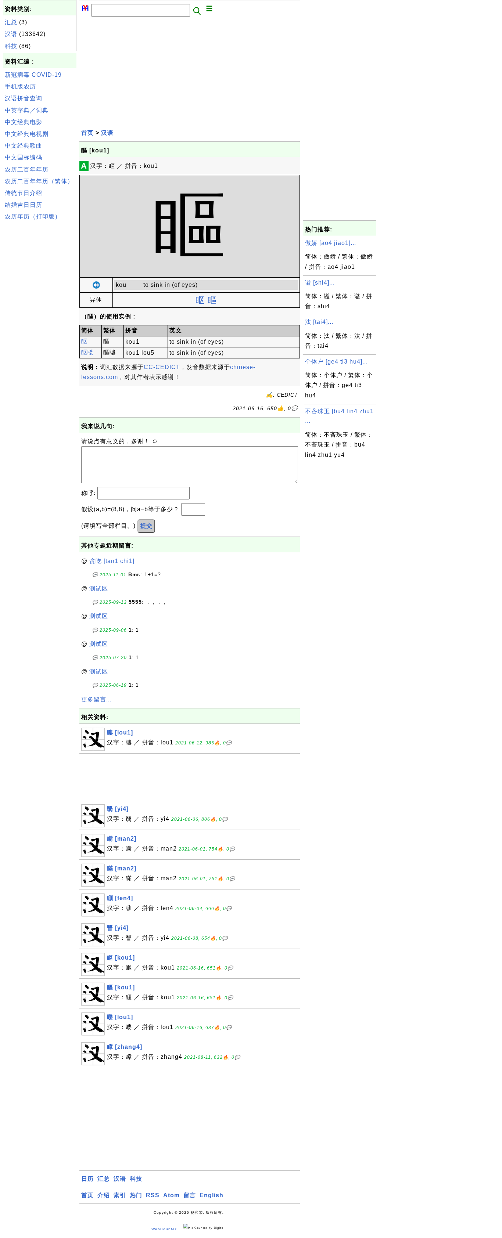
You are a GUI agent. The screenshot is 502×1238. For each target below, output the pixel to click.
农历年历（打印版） (33, 216)
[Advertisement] (39, 334)
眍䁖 (87, 352)
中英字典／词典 (27, 110)
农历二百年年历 (27, 169)
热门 (136, 1195)
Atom (171, 1195)
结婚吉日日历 (23, 205)
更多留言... (96, 699)
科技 (11, 46)
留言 (189, 1195)
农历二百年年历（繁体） (39, 181)
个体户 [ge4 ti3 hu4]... (336, 361)
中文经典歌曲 (23, 145)
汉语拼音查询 (23, 98)
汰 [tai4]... (319, 322)
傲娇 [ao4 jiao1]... (330, 243)
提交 (146, 526)
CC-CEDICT (162, 367)
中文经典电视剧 (27, 134)
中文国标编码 (23, 157)
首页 (87, 133)
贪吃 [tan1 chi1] (112, 561)
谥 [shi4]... (320, 282)
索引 (120, 1195)
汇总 (11, 22)
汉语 (11, 34)
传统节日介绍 (23, 193)
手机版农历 (20, 86)
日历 (87, 1179)
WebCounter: (164, 1229)
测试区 (98, 588)
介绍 (103, 1195)
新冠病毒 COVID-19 (33, 75)
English (211, 1195)
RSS (152, 1195)
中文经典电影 (23, 122)
